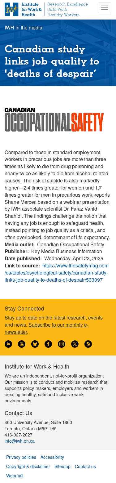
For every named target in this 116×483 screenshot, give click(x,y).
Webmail (14, 475)
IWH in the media (23, 27)
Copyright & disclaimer (28, 466)
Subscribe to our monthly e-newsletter (46, 328)
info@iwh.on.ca (20, 441)
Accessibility (52, 457)
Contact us (85, 466)
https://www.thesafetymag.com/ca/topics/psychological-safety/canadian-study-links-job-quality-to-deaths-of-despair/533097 (57, 272)
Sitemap (62, 466)
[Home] (46, 9)
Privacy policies (21, 457)
